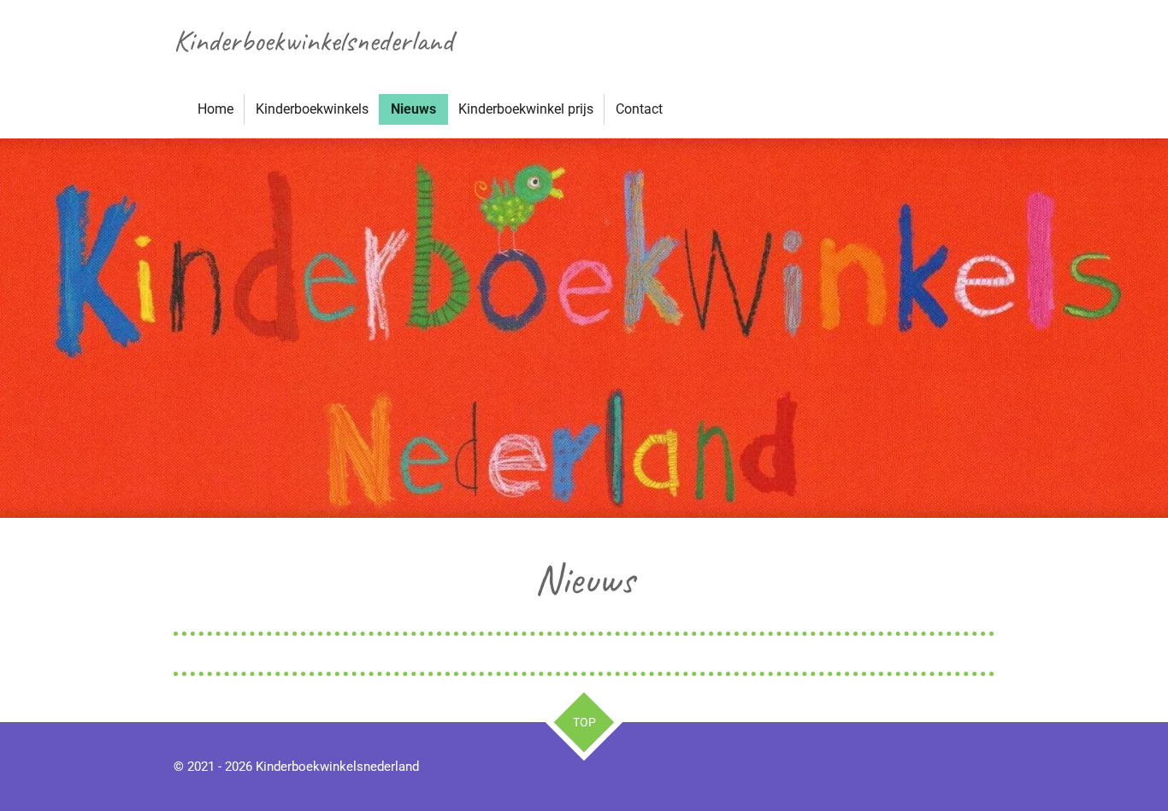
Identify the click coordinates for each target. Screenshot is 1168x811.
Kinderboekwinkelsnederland (313, 40)
